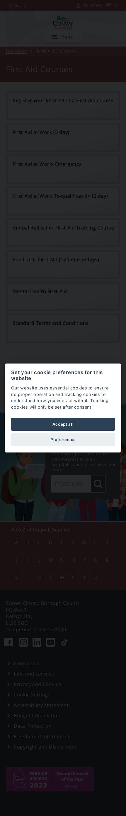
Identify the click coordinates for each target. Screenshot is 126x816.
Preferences (63, 439)
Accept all (63, 424)
